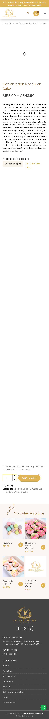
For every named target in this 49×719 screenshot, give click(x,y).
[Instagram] (24, 628)
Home (5, 23)
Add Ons (7, 686)
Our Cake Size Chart (32, 165)
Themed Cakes (21, 488)
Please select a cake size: (16, 158)
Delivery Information (13, 692)
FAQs (5, 697)
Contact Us (9, 702)
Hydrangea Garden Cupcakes (30, 545)
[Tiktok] (30, 628)
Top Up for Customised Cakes (30, 583)
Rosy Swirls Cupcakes (8, 582)
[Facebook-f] (18, 628)
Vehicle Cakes (21, 492)
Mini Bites (8, 681)
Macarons (7, 542)
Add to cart (29, 477)
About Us (8, 670)
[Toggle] (44, 13)
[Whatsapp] (43, 707)
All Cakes (14, 23)
